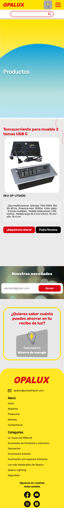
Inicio (11, 403)
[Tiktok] (36, 504)
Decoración (14, 448)
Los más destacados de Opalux (26, 464)
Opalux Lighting (17, 470)
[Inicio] (14, 4)
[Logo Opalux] (32, 380)
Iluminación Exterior (19, 453)
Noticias (12, 419)
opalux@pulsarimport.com (29, 390)
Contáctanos (15, 425)
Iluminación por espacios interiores (27, 459)
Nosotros (13, 408)
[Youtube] (36, 494)
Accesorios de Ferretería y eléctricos (28, 443)
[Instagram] (27, 504)
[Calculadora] (48, 4)
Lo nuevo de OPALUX (20, 437)
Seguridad (14, 475)
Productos (14, 414)
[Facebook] (27, 494)
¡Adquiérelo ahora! (19, 229)
